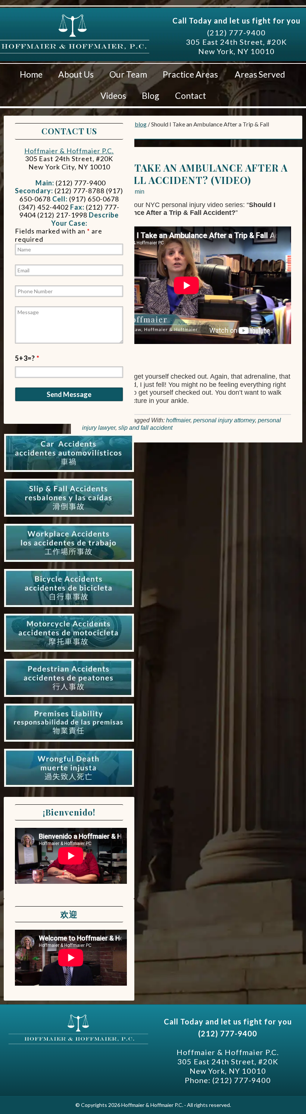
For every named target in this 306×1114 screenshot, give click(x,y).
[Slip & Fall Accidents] (69, 517)
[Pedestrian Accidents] (69, 697)
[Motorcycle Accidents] (69, 652)
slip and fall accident (145, 428)
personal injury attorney (224, 420)
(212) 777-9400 (236, 32)
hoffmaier (178, 420)
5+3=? (27, 358)
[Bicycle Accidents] (69, 607)
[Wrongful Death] (69, 787)
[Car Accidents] (69, 472)
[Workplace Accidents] (69, 562)
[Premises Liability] (69, 742)
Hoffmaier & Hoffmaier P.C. (74, 44)
